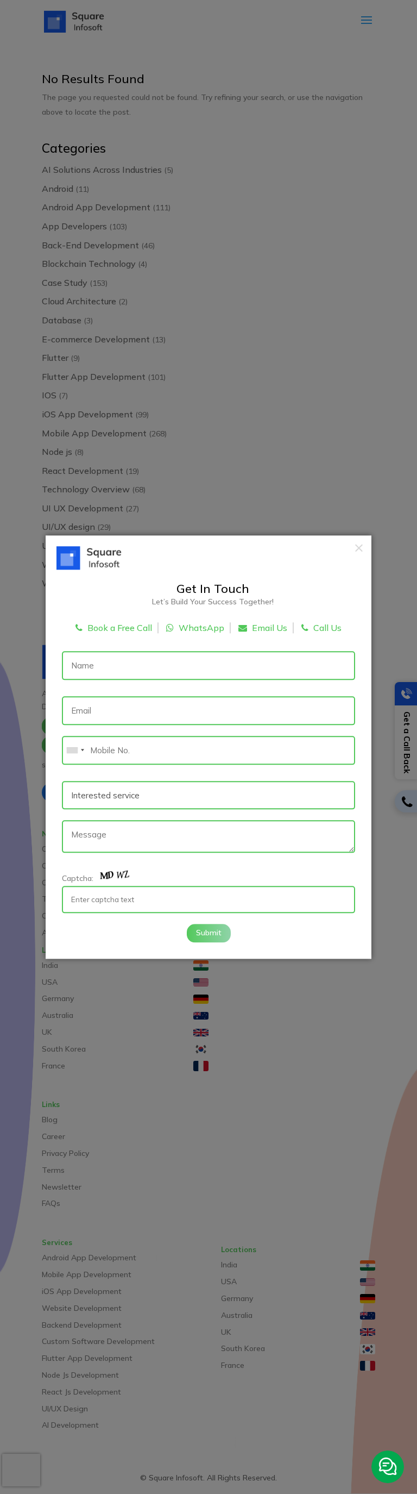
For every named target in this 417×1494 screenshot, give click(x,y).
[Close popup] (358, 547)
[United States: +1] (74, 750)
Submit (209, 932)
